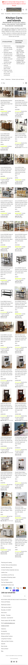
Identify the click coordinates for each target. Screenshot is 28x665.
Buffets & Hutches (21, 55)
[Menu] (1, 9)
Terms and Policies (5, 601)
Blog (2, 651)
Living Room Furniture (6, 638)
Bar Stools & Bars (16, 22)
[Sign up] (24, 596)
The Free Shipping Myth (6, 582)
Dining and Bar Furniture (6, 636)
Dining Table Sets (9, 25)
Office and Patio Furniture (7, 641)
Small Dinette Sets (18, 25)
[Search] (4, 9)
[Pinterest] (16, 662)
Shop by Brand (4, 579)
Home (2, 13)
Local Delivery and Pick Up (7, 574)
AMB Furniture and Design (17, 655)
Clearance (3, 628)
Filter (4, 83)
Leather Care (4, 572)
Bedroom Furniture (16, 13)
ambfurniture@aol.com (9, 623)
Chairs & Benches (11, 24)
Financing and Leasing (6, 562)
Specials (3, 643)
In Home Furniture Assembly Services (10, 570)
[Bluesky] (14, 662)
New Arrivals (4, 646)
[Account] (23, 9)
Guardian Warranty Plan (6, 567)
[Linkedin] (11, 662)
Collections (7, 79)
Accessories (8, 13)
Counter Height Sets (20, 24)
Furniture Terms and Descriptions (9, 565)
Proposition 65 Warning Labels (8, 577)
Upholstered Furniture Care (7, 584)
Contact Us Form (5, 625)
